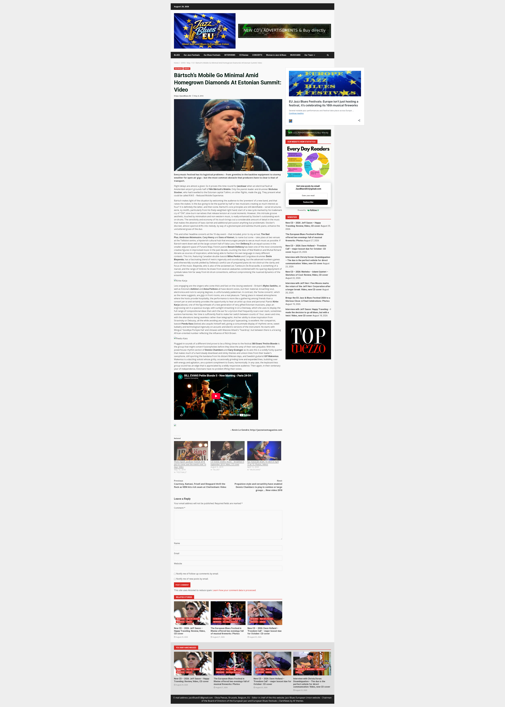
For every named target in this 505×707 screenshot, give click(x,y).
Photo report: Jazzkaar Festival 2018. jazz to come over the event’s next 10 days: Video (190, 464)
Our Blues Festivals (212, 55)
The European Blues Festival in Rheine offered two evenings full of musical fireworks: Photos (228, 613)
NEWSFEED (180, 622)
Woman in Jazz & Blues (276, 55)
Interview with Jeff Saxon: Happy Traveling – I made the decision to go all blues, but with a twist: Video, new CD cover (308, 312)
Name (177, 543)
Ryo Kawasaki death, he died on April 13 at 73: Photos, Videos (263, 463)
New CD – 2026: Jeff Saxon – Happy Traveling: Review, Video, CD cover (191, 613)
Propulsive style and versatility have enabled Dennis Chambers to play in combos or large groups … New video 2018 (258, 485)
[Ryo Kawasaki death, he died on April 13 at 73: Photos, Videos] (264, 451)
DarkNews (284, 700)
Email (176, 553)
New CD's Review (193, 619)
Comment (179, 507)
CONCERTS (257, 55)
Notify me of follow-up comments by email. (197, 573)
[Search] (328, 55)
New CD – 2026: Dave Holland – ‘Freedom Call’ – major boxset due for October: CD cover (265, 613)
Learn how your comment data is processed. (234, 590)
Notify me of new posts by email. (192, 578)
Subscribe (308, 202)
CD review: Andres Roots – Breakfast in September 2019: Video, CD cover (227, 463)
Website (178, 563)
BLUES (177, 55)
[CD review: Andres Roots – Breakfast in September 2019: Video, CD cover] (227, 451)
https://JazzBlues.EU (182, 96)
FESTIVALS (178, 69)
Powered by (302, 210)
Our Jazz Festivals (192, 55)
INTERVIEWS (229, 55)
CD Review (243, 55)
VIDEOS (187, 69)
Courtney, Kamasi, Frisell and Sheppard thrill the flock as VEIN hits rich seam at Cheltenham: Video (200, 483)
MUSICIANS (295, 55)
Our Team (308, 55)
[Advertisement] (284, 30)
